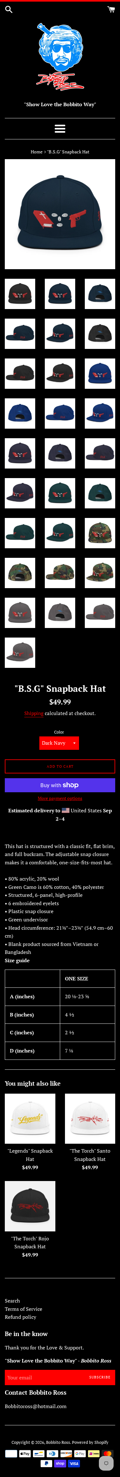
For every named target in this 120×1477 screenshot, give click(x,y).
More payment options (60, 798)
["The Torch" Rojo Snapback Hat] (30, 1206)
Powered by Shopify (90, 1442)
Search (12, 1300)
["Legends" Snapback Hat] (30, 1119)
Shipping (34, 713)
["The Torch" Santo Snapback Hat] (90, 1119)
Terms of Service (23, 1308)
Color (59, 732)
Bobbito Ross (58, 1442)
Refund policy (20, 1316)
